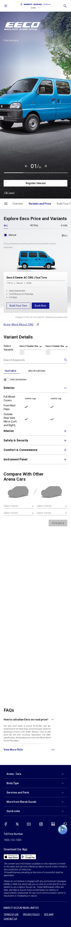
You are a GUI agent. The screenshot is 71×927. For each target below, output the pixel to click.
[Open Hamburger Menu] (6, 203)
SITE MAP (49, 914)
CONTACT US (10, 919)
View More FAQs (13, 749)
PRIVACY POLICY (31, 914)
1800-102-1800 (12, 839)
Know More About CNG (18, 324)
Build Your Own (18, 305)
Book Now (40, 305)
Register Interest (36, 183)
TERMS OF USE (11, 914)
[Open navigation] (6, 6)
